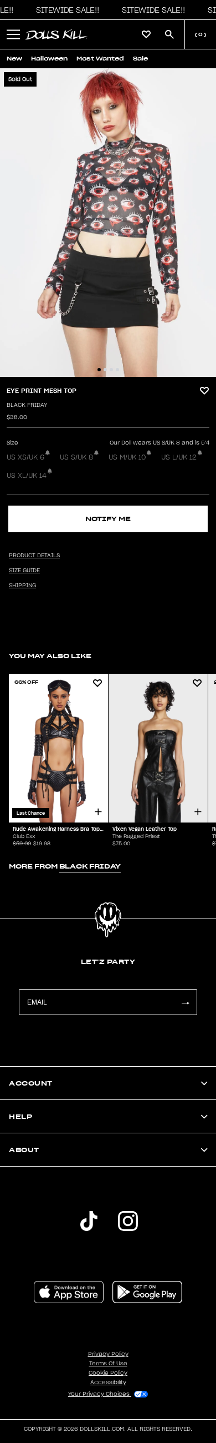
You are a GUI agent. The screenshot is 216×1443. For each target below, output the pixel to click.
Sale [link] (140, 58)
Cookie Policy (108, 1373)
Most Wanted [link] (100, 58)
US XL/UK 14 (27, 475)
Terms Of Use (108, 1363)
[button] (65, 10)
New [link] (14, 58)
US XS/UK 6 (25, 457)
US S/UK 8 (76, 457)
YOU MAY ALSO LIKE (50, 656)
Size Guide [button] (24, 570)
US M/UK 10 (127, 457)
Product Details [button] (34, 555)
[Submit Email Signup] (185, 1002)
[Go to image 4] (117, 369)
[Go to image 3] (111, 369)
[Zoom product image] (108, 222)
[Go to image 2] (105, 369)
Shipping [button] (22, 585)
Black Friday (27, 405)
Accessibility (108, 1382)
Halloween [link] (49, 58)
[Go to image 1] (99, 369)
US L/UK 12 (179, 457)
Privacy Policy (108, 1354)
